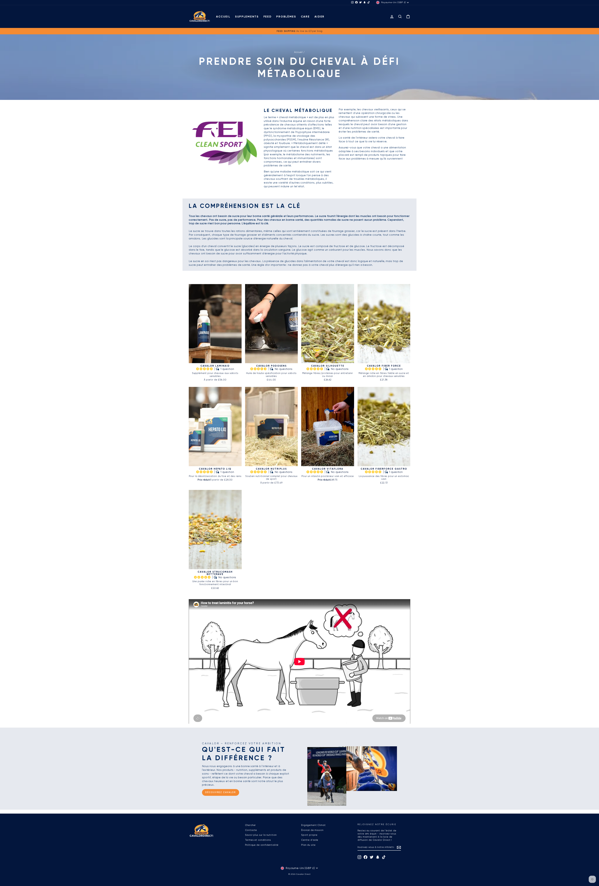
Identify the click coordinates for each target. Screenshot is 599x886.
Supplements (247, 16)
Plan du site (308, 845)
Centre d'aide (309, 840)
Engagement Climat (313, 825)
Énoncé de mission (312, 830)
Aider (319, 16)
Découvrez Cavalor (220, 792)
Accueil (223, 16)
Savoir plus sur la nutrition (261, 835)
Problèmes (286, 16)
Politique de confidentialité (262, 845)
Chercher (250, 825)
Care (305, 16)
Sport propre (309, 835)
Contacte (251, 830)
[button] (204, 368)
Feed (267, 16)
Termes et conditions (258, 840)
